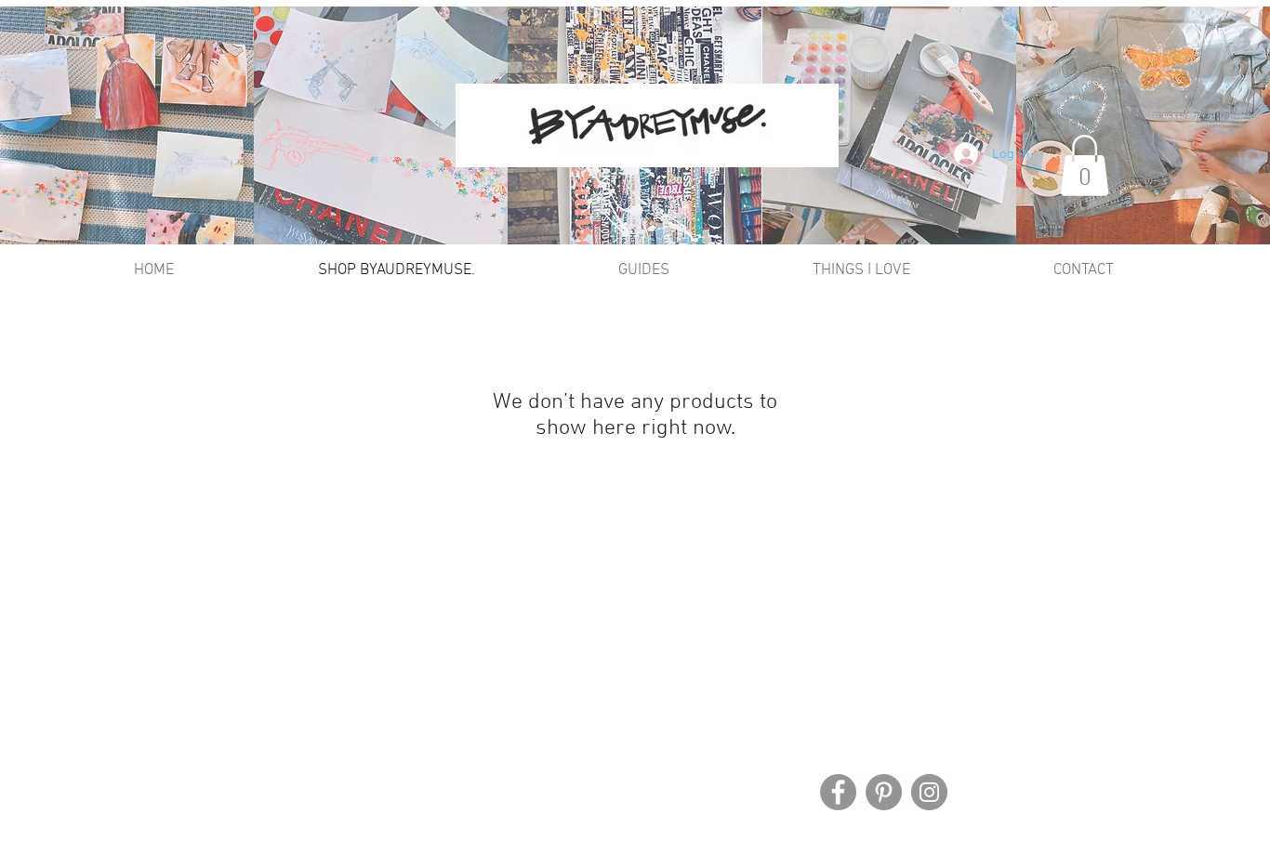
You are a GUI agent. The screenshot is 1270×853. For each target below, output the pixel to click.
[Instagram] (929, 792)
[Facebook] (838, 792)
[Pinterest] (884, 792)
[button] (1084, 165)
